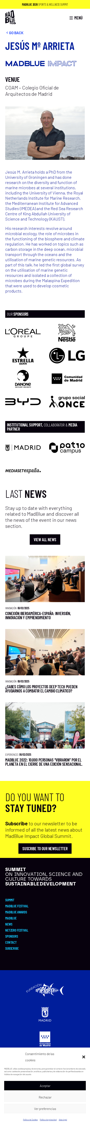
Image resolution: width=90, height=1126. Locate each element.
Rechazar (45, 1097)
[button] (84, 1057)
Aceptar (45, 1086)
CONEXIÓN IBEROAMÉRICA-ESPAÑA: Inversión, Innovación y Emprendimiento (38, 615)
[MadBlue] (10, 22)
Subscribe (12, 948)
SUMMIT (9, 900)
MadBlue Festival (16, 906)
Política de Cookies (30, 1119)
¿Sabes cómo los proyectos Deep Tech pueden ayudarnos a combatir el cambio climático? (41, 688)
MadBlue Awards (16, 912)
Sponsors (11, 936)
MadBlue (11, 918)
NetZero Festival (16, 930)
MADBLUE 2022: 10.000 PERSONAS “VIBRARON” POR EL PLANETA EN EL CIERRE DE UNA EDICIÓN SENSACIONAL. (43, 762)
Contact (11, 942)
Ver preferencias (45, 1109)
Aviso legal (63, 1119)
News (8, 924)
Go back (16, 32)
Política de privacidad (48, 1119)
